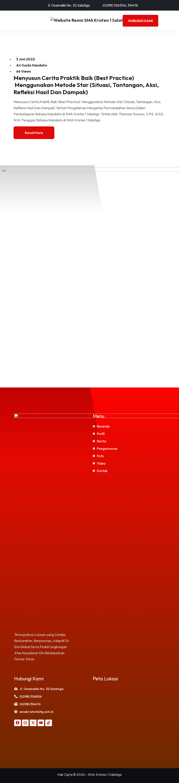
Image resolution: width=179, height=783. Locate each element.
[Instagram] (25, 723)
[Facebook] (17, 723)
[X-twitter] (33, 723)
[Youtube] (41, 723)
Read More (34, 132)
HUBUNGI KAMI (140, 21)
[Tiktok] (48, 723)
